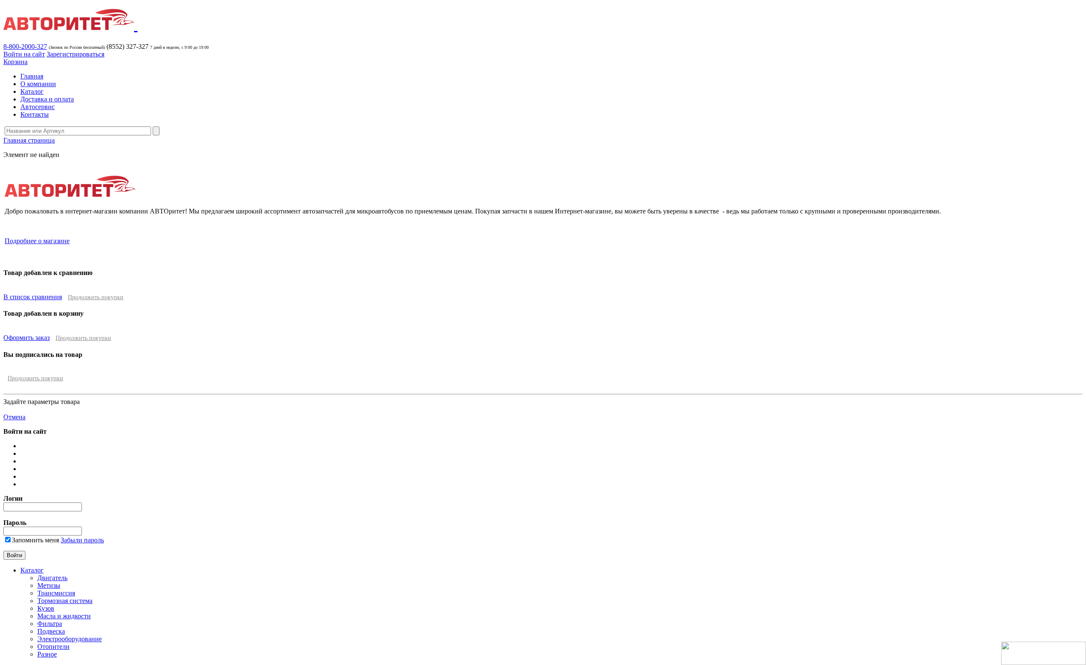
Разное (47, 654)
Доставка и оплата (47, 99)
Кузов (45, 608)
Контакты (34, 114)
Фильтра (49, 623)
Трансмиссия (56, 593)
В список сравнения (32, 296)
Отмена (14, 417)
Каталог (32, 91)
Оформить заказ (26, 337)
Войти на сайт (24, 54)
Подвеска (51, 631)
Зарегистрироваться (75, 54)
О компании (38, 83)
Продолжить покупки (95, 297)
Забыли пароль (82, 540)
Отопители (53, 646)
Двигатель (52, 577)
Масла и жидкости (64, 616)
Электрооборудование (69, 639)
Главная (31, 76)
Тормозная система (64, 600)
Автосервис (37, 106)
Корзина (15, 61)
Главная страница (29, 140)
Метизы (48, 585)
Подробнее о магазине (37, 240)
